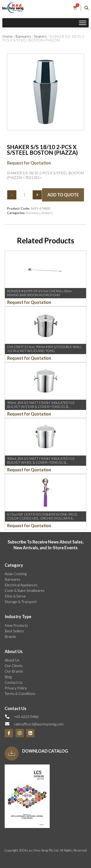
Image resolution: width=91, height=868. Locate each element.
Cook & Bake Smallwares (25, 590)
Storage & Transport (21, 601)
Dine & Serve (15, 596)
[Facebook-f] (9, 733)
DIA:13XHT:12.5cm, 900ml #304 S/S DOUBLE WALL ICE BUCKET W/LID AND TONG (44, 349)
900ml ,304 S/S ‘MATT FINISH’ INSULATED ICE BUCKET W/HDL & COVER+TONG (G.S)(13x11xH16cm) (41, 462)
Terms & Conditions (20, 693)
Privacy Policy (16, 688)
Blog (8, 676)
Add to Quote (63, 194)
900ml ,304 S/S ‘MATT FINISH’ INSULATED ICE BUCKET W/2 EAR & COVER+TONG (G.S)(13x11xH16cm (41, 406)
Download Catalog (45, 751)
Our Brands (14, 671)
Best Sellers (14, 631)
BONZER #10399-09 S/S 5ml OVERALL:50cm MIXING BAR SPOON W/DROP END (39, 293)
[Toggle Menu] (82, 23)
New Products (16, 625)
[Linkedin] (30, 733)
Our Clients (14, 665)
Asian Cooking (16, 573)
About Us (12, 660)
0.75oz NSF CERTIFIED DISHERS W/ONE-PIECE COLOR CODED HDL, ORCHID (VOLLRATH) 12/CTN (42, 518)
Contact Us (14, 682)
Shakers (40, 36)
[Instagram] (19, 733)
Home (7, 36)
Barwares (23, 36)
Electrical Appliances (21, 585)
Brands (10, 636)
